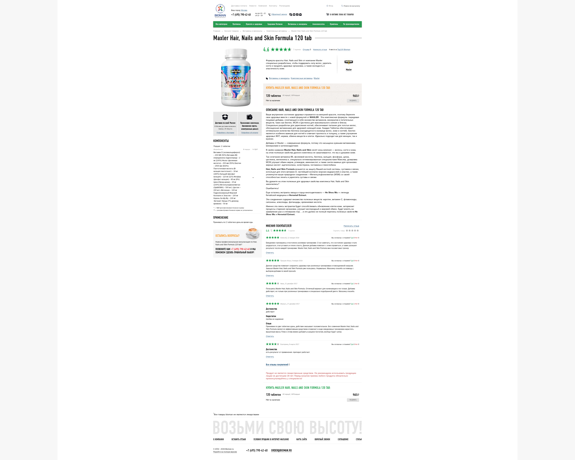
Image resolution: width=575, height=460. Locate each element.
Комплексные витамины (302, 78)
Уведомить (353, 101)
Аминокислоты (319, 24)
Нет (356, 238)
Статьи (359, 439)
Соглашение (343, 439)
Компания (262, 6)
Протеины (237, 24)
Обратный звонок (322, 439)
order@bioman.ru (281, 450)
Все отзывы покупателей (277, 364)
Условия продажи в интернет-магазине (271, 439)
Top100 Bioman (343, 50)
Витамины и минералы (297, 24)
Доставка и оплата (239, 6)
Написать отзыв (320, 50)
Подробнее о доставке (225, 133)
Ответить (270, 253)
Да (352, 238)
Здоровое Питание (274, 24)
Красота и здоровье (254, 24)
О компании (218, 439)
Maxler (349, 69)
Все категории (221, 24)
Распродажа (284, 6)
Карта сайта (301, 439)
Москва (244, 10)
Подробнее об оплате (249, 133)
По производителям (351, 24)
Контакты (273, 6)
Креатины (334, 24)
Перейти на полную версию (225, 452)
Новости (252, 6)
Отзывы (306, 50)
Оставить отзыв (238, 439)
